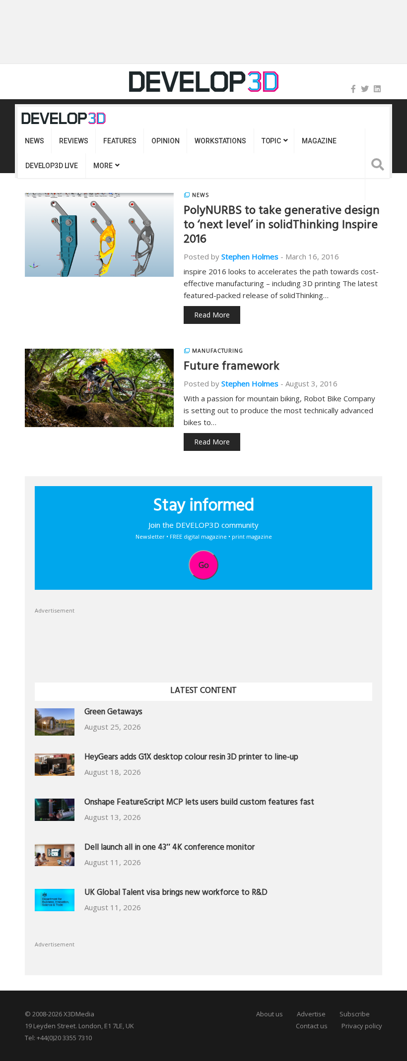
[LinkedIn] (377, 88)
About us (269, 1013)
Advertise (311, 1013)
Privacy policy (361, 1025)
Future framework (231, 367)
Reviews (73, 141)
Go (204, 565)
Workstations (220, 141)
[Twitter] (364, 88)
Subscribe (354, 1013)
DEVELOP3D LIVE (51, 166)
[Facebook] (353, 88)
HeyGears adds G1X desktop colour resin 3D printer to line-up (191, 758)
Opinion (165, 141)
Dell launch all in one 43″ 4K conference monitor (169, 848)
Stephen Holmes (249, 256)
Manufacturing (217, 350)
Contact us (312, 1025)
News (34, 141)
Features (119, 141)
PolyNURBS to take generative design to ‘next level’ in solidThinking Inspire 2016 (282, 226)
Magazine (319, 141)
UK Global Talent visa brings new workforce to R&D (176, 893)
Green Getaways (113, 713)
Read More (212, 314)
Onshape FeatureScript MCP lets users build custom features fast (199, 803)
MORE (102, 166)
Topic (271, 141)
